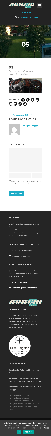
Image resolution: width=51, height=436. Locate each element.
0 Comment (23, 74)
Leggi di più (28, 432)
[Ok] (48, 428)
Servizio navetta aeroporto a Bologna (23, 401)
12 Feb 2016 (16, 71)
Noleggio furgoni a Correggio (20, 398)
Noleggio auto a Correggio (19, 395)
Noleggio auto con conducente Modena (24, 403)
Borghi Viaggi (30, 125)
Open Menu (39, 5)
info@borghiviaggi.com (28, 17)
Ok (19, 432)
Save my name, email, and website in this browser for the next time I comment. (25, 183)
